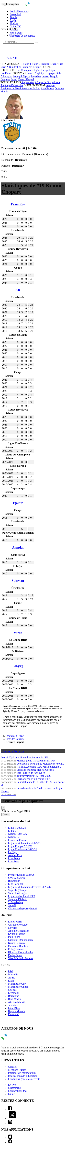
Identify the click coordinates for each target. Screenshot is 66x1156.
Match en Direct (15, 735)
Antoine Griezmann (18, 930)
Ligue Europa (41, 70)
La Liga (12, 852)
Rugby (13, 20)
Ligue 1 (27, 63)
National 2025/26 (17, 833)
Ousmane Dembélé (18, 946)
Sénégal (29, 79)
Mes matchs (16, 32)
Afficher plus (16, 85)
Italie (59, 73)
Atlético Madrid (16, 1002)
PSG (10, 971)
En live (12, 1084)
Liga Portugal (15, 883)
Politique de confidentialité (22, 1072)
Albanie (56, 82)
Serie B (12, 905)
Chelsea (12, 989)
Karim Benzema (17, 943)
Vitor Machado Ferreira (20, 958)
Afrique (50, 85)
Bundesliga (15, 67)
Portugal (17, 76)
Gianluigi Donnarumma (21, 939)
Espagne (51, 73)
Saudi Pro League (31, 67)
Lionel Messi (15, 921)
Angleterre (40, 73)
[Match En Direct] (12, 1038)
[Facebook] (10, 1108)
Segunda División (17, 899)
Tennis (13, 17)
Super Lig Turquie (18, 890)
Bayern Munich (16, 1011)
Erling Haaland (16, 949)
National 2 (13, 837)
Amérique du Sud (30, 88)
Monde (4, 91)
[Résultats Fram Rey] (12, 142)
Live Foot (13, 861)
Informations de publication (22, 1075)
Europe (50, 88)
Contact (12, 1066)
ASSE (11, 977)
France (30, 73)
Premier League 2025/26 (21, 874)
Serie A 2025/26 (16, 877)
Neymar (12, 927)
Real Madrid (14, 999)
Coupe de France (17, 840)
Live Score (14, 858)
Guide (11, 1094)
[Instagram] (10, 1122)
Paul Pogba (14, 936)
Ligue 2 (36, 63)
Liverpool (13, 992)
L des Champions (24, 70)
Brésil (14, 79)
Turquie (54, 76)
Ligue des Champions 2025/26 (24, 843)
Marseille (13, 974)
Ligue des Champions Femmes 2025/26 (29, 887)
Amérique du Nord (11, 88)
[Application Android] (10, 1142)
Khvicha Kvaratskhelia (20, 952)
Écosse (45, 76)
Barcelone (13, 995)
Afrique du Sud (43, 82)
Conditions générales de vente (24, 1079)
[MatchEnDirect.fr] (33, 5)
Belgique (5, 79)
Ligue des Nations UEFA (21, 896)
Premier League (49, 63)
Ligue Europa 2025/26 (20, 846)
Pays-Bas (36, 76)
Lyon (11, 980)
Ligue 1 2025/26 (17, 827)
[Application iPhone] (10, 1137)
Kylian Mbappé (16, 933)
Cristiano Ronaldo (18, 924)
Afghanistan (27, 82)
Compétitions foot (17, 1090)
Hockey (14, 23)
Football (19, 11)
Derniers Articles (12, 751)
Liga (60, 63)
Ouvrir (6, 814)
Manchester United (18, 986)
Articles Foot (15, 855)
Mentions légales (17, 1069)
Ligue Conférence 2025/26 (22, 849)
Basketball (15, 14)
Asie (43, 88)
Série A (4, 67)
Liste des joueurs (15, 738)
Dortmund (13, 1014)
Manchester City (17, 983)
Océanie (59, 88)
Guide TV (15, 26)
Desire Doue (15, 955)
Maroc (21, 79)
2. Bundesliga (15, 902)
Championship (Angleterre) (22, 908)
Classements (14, 1087)
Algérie (26, 76)
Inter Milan (14, 1008)
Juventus (12, 1005)
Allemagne (6, 76)
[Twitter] (12, 1118)
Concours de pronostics (22, 35)
